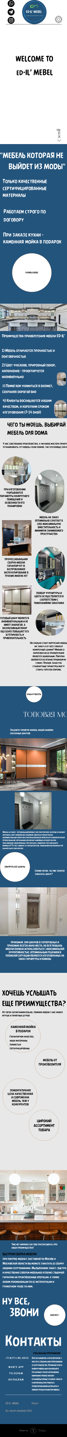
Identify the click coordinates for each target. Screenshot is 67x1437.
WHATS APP (16, 1367)
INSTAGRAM (16, 1379)
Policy (35, 1403)
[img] (11, 20)
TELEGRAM (16, 1373)
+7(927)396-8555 (17, 1358)
